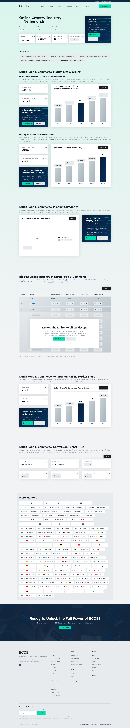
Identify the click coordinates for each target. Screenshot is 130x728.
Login (97, 1)
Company (78, 6)
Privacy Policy (94, 724)
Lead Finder (53, 674)
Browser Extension (55, 692)
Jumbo (51, 282)
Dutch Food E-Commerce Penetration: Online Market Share (36, 60)
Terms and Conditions (105, 724)
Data (42, 6)
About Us (94, 655)
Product (51, 6)
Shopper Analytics (55, 680)
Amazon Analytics (55, 677)
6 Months (102, 147)
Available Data (75, 658)
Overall (105, 288)
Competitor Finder (55, 661)
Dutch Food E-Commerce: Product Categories (62, 56)
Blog (72, 673)
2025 (71, 218)
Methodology (74, 655)
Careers (94, 661)
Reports (73, 676)
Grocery (53, 298)
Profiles (52, 655)
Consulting (69, 6)
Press (93, 670)
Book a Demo (105, 6)
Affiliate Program (96, 664)
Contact (94, 667)
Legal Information (84, 724)
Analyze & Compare (55, 658)
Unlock (75, 39)
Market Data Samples (76, 664)
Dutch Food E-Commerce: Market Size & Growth (33, 56)
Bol (62, 282)
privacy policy (31, 718)
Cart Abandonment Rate (59, 462)
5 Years (102, 87)
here (40, 356)
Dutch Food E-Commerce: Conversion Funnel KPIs (70, 60)
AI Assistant (53, 667)
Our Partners (95, 658)
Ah (23, 30)
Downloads (53, 689)
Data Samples (74, 661)
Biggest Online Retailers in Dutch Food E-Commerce (93, 56)
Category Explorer (55, 670)
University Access (106, 1)
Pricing (87, 6)
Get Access (92, 39)
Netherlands (69, 298)
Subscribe (41, 713)
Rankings (53, 664)
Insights (59, 6)
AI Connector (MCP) (55, 695)
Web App (53, 683)
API (51, 686)
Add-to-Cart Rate (25, 462)
